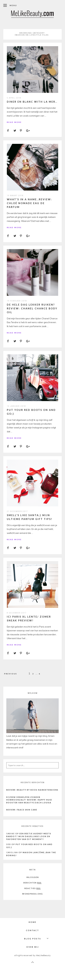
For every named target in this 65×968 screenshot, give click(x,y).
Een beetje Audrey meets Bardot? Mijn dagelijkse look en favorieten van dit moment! (28, 836)
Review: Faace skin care (21, 810)
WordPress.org (32, 894)
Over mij (32, 947)
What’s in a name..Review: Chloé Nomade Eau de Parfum (29, 203)
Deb (8, 844)
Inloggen (32, 877)
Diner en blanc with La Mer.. (32, 101)
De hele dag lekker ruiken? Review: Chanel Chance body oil (32, 308)
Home (32, 922)
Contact (32, 930)
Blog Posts (32, 939)
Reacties (32, 888)
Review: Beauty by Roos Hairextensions (32, 790)
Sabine (10, 834)
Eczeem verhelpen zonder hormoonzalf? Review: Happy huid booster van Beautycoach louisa (29, 800)
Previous (10, 674)
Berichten (33, 883)
